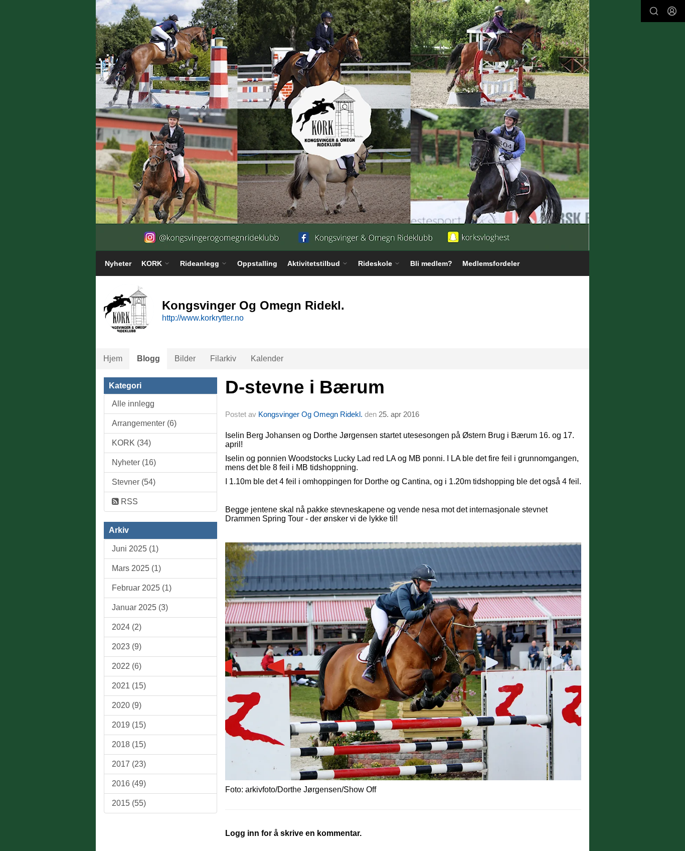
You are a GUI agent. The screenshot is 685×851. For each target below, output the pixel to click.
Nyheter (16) (134, 462)
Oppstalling (257, 263)
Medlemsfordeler (491, 263)
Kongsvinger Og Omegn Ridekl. (310, 414)
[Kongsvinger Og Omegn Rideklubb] (342, 125)
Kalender (267, 358)
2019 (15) (129, 725)
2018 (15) (129, 744)
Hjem (112, 358)
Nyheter (118, 263)
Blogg (148, 358)
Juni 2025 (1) (135, 548)
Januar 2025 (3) (140, 607)
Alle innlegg (133, 403)
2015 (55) (129, 803)
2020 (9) (126, 705)
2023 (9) (126, 646)
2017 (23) (129, 764)
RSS (128, 501)
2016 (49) (129, 783)
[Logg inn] (672, 11)
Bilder (185, 358)
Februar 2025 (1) (142, 588)
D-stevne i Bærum (305, 387)
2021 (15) (129, 685)
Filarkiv (223, 358)
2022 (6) (126, 666)
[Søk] (654, 11)
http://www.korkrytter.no (203, 318)
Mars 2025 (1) (136, 568)
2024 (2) (126, 627)
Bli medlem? (431, 263)
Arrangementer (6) (144, 423)
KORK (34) (131, 443)
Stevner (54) (133, 482)
